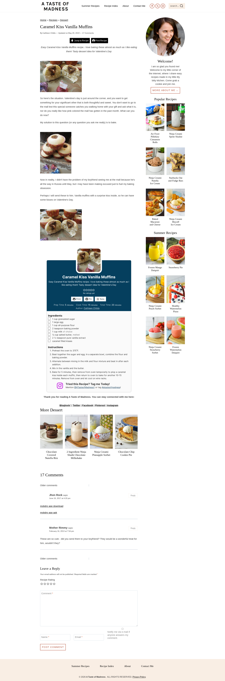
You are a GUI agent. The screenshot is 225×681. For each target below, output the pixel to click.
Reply (133, 495)
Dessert (64, 20)
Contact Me (139, 6)
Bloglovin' (65, 405)
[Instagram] (163, 6)
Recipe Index (111, 6)
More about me (163, 90)
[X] (157, 6)
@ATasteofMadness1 (84, 387)
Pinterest (100, 405)
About (126, 6)
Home (43, 20)
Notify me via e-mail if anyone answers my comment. (118, 635)
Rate (101, 299)
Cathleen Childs (49, 33)
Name (45, 637)
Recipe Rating (47, 580)
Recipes (53, 20)
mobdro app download (51, 506)
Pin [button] (90, 299)
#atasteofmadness (111, 387)
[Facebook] (152, 6)
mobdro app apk (48, 512)
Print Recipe (101, 40)
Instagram (112, 405)
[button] (84, 290)
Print (78, 299)
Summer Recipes (90, 6)
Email (78, 637)
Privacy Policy (139, 677)
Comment (47, 593)
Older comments (48, 485)
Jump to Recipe (81, 40)
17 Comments (88, 33)
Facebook (87, 405)
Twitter (76, 405)
